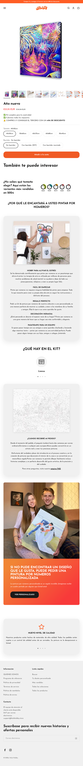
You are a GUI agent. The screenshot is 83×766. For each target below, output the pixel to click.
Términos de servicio (11, 687)
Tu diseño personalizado (41, 678)
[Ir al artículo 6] (45, 94)
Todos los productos (40, 691)
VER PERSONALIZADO (24, 595)
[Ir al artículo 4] (30, 94)
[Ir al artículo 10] (76, 94)
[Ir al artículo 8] (61, 94)
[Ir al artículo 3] (22, 94)
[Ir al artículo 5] (38, 94)
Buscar (34, 674)
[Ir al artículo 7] (53, 94)
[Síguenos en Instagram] (10, 750)
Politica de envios (10, 695)
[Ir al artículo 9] (69, 94)
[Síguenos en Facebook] (4, 750)
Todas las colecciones (40, 687)
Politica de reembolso (11, 691)
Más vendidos (37, 682)
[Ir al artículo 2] (14, 94)
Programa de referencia (12, 678)
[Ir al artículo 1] (6, 94)
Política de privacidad (11, 682)
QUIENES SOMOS (10, 674)
